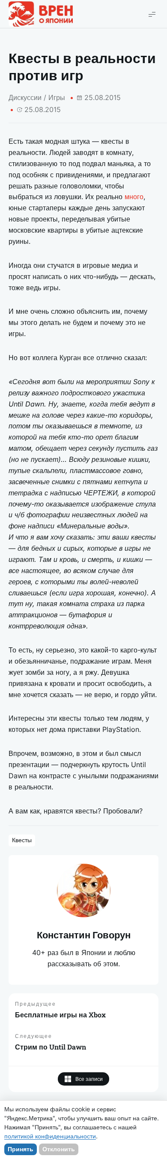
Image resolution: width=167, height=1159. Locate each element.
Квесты (22, 839)
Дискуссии (25, 97)
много (134, 196)
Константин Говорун (84, 935)
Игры (56, 97)
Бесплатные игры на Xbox (60, 1014)
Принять (20, 1149)
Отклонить (58, 1149)
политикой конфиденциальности (50, 1136)
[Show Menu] (152, 14)
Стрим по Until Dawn (50, 1046)
